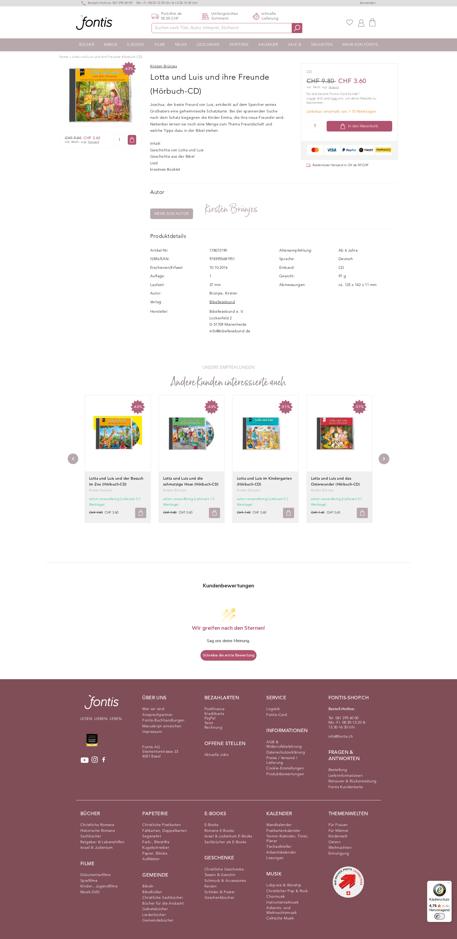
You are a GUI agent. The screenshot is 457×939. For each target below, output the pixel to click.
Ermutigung (338, 853)
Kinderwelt (338, 836)
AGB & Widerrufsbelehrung (284, 744)
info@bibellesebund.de (229, 331)
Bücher (86, 45)
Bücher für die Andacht (163, 903)
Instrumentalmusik (282, 902)
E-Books (136, 45)
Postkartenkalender (283, 831)
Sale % (294, 45)
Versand (93, 142)
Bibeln (110, 45)
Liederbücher (154, 915)
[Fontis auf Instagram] (94, 760)
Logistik (273, 709)
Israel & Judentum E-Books (228, 836)
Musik (181, 45)
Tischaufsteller (278, 847)
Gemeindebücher (157, 920)
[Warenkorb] (372, 22)
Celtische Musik (280, 918)
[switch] (439, 916)
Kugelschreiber (155, 848)
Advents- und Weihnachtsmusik (281, 910)
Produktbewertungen (285, 774)
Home (63, 57)
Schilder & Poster (219, 892)
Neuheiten (322, 45)
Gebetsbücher (155, 909)
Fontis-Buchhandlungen (163, 720)
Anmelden (368, 3)
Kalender (268, 45)
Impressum (152, 732)
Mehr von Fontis (360, 45)
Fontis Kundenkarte (345, 787)
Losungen (275, 858)
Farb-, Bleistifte (156, 842)
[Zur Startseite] (101, 704)
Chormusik (275, 897)
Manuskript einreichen (161, 726)
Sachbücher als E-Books (225, 842)
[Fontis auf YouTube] (84, 760)
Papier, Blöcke (154, 853)
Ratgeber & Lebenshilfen (102, 842)
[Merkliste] (349, 22)
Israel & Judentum (96, 848)
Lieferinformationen (345, 776)
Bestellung (337, 770)
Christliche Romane (97, 825)
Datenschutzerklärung (285, 752)
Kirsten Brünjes (232, 209)
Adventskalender (281, 852)
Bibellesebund (222, 302)
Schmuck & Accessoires (225, 881)
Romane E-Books (219, 831)
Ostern (334, 842)
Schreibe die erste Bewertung (228, 655)
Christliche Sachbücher (162, 898)
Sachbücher (90, 836)
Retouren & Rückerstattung (352, 781)
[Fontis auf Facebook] (103, 760)
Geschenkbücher (219, 898)
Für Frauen (338, 825)
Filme (159, 45)
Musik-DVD (90, 892)
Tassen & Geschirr (220, 875)
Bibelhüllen (152, 892)
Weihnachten (339, 848)
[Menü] (448, 884)
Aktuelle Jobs (216, 755)
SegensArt (151, 836)
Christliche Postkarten (161, 825)
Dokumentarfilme (95, 875)
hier (335, 98)
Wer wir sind (153, 709)
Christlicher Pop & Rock (287, 891)
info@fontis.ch (340, 736)
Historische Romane (97, 831)
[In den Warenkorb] (132, 140)
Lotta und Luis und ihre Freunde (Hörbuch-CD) (107, 57)
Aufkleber (151, 859)
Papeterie (239, 45)
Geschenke (208, 45)
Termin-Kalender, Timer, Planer (287, 838)
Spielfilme (89, 881)
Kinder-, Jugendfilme (99, 886)
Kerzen (210, 886)
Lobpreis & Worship (283, 885)
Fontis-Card (276, 715)
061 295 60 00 (122, 3)
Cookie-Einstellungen (285, 768)
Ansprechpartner (157, 715)
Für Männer (338, 831)
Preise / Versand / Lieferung (281, 760)
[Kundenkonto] (361, 22)
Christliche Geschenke (224, 869)
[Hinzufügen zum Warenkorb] (140, 513)
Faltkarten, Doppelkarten (164, 831)
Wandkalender (279, 825)
